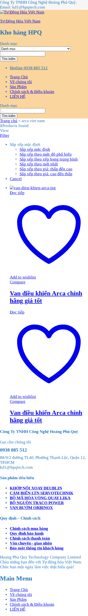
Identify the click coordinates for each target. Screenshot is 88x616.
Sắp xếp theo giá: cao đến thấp (46, 174)
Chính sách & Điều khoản (32, 91)
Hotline (16, 68)
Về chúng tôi (21, 82)
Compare (17, 282)
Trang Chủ (19, 77)
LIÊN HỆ (17, 96)
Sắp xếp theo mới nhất (39, 164)
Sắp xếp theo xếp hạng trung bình (49, 159)
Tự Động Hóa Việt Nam (20, 21)
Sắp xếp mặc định (35, 149)
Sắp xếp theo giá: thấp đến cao (46, 169)
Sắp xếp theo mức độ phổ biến (46, 154)
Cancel (16, 178)
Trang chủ (8, 120)
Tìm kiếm (8, 59)
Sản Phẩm (18, 86)
